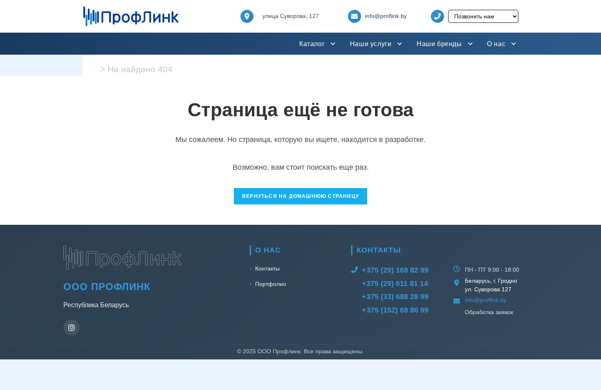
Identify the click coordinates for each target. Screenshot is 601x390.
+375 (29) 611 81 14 (395, 283)
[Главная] (94, 69)
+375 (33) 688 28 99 (395, 296)
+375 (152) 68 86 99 (395, 310)
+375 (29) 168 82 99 (395, 270)
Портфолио (270, 284)
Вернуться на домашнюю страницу (300, 196)
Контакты (267, 268)
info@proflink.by (386, 16)
